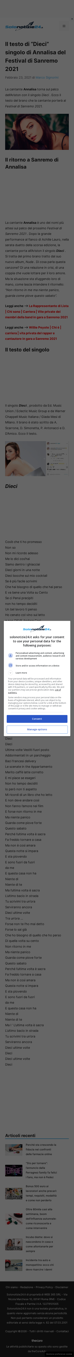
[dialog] (37, 678)
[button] (37, 672)
